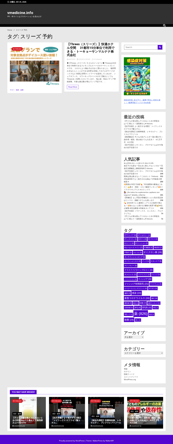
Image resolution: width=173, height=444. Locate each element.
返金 (151, 314)
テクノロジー (130, 266)
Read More (72, 87)
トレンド (156, 274)
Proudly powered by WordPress (72, 441)
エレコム (137, 252)
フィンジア (144, 279)
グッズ (145, 261)
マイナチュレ (155, 284)
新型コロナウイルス (137, 298)
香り (138, 320)
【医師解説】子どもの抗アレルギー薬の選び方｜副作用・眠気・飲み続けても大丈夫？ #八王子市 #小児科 (143, 139)
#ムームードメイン (133, 247)
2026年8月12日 (19, 426)
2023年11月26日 (84, 59)
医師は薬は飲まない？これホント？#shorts (141, 176)
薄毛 (155, 307)
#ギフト (142, 239)
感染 (136, 293)
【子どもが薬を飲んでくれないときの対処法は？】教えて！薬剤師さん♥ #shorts (27, 420)
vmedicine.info (20, 12)
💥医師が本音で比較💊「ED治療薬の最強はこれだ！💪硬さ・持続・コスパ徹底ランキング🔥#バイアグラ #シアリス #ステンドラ (143, 187)
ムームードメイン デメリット (135, 288)
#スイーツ (129, 243)
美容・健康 (17, 414)
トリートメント (144, 274)
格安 (135, 303)
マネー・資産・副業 (17, 90)
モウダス (153, 288)
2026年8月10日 (58, 426)
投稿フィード (129, 374)
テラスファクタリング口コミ (138, 270)
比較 (143, 303)
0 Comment (98, 59)
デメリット (130, 274)
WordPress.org (130, 379)
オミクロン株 (153, 252)
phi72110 (72, 59)
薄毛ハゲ (128, 314)
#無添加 (158, 247)
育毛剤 (146, 307)
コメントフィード (131, 377)
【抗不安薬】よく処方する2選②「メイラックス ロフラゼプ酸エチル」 (66, 420)
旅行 (154, 298)
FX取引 (128, 252)
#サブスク (152, 239)
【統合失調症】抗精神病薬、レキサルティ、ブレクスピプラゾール (106, 421)
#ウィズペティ (130, 239)
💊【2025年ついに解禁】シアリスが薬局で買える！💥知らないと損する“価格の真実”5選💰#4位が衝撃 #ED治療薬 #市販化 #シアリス (143, 205)
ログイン (127, 372)
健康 (127, 293)
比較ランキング (154, 303)
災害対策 (128, 308)
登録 (125, 369)
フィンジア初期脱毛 (136, 283)
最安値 (127, 303)
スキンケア (156, 261)
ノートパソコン (130, 279)
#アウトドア (130, 235)
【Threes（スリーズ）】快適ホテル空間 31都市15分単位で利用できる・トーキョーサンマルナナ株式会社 (91, 49)
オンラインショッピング (134, 257)
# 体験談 (148, 247)
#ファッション (142, 243)
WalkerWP (109, 441)
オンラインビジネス (132, 261)
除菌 (129, 320)
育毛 (137, 308)
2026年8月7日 (136, 426)
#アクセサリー (144, 235)
